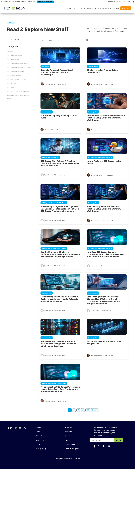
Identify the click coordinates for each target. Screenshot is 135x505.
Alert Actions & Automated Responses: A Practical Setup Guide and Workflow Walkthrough (106, 117)
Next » (94, 410)
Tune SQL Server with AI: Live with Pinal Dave (18, 2)
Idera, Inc (68, 432)
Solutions (80, 8)
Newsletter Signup (72, 449)
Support (39, 436)
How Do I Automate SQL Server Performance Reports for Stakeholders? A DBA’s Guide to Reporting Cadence (60, 254)
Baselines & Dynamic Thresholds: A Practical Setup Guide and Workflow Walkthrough (104, 208)
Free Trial (125, 8)
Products (70, 8)
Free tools (10, 51)
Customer (68, 436)
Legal (38, 444)
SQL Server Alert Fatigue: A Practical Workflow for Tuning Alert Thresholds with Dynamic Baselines (58, 343)
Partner (67, 440)
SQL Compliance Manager (14, 55)
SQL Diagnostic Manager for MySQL (17, 63)
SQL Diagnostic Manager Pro (15, 71)
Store (38, 432)
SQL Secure (10, 88)
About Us (68, 427)
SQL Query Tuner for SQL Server (16, 79)
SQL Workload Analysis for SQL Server (18, 92)
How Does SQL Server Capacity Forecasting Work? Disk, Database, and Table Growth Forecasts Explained (105, 254)
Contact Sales (70, 444)
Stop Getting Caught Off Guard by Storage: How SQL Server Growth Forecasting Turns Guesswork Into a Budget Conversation (104, 300)
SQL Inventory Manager (14, 75)
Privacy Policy (41, 449)
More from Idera (103, 8)
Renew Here (113, 2)
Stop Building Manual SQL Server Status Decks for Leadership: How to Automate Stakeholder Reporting (59, 299)
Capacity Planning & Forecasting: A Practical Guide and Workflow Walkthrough (57, 72)
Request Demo (124, 2)
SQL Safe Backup (12, 84)
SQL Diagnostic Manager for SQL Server (18, 67)
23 (88, 410)
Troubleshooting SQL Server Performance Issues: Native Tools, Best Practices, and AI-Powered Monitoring (60, 389)
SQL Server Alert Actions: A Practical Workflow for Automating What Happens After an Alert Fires (59, 163)
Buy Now (116, 8)
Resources (90, 8)
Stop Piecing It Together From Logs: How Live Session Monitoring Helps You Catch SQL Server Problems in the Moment (59, 208)
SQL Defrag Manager (13, 59)
